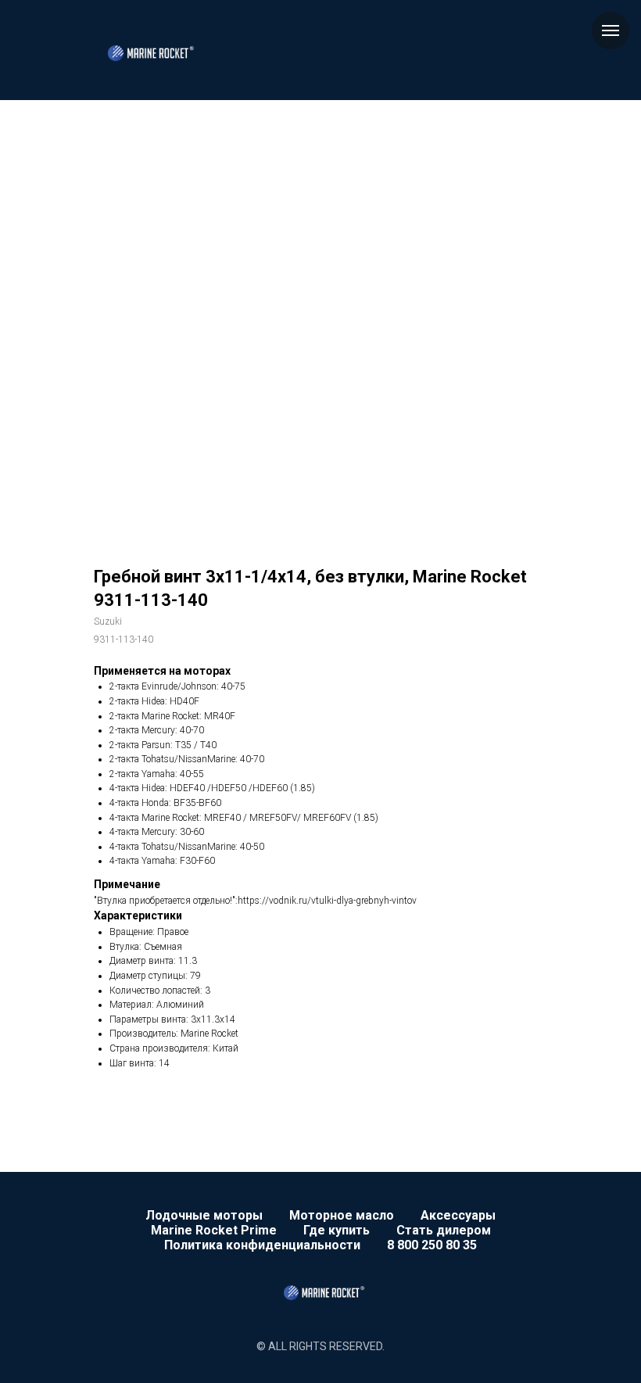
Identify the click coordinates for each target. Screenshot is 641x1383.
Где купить (336, 1230)
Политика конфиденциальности (262, 1245)
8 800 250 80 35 (432, 1245)
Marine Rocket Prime (214, 1230)
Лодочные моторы (204, 1215)
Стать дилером (443, 1230)
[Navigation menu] (610, 30)
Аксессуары (458, 1215)
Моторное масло (341, 1215)
